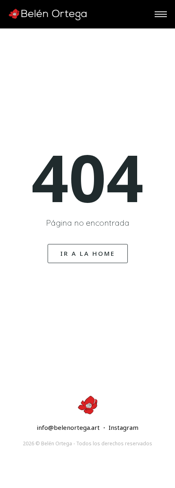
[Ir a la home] (49, 14)
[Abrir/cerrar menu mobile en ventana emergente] (161, 14)
